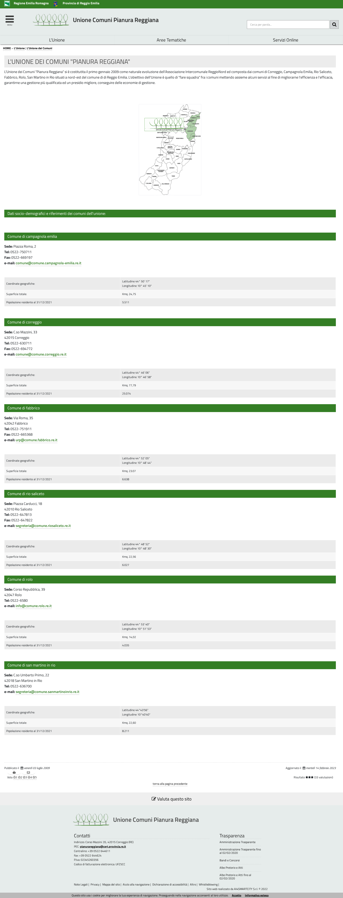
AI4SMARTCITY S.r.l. (246, 889)
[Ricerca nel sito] (334, 24)
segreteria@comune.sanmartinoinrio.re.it (47, 691)
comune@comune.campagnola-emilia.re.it (48, 263)
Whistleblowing (208, 884)
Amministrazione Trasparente (237, 842)
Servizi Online (285, 39)
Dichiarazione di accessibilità (169, 884)
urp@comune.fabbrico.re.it (36, 440)
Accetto (236, 895)
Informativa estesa (257, 895)
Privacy (95, 884)
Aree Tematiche (171, 39)
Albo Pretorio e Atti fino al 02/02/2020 (235, 876)
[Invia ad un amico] (28, 772)
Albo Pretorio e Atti (231, 867)
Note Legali (81, 884)
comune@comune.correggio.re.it (41, 354)
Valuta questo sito (174, 798)
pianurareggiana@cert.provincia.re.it (103, 846)
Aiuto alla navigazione (136, 884)
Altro (193, 884)
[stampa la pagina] (14, 772)
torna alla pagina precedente (170, 784)
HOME (7, 48)
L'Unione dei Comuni (39, 48)
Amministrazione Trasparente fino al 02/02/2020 (240, 851)
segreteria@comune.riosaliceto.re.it (43, 525)
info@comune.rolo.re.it (34, 606)
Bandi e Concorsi (230, 860)
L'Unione (57, 39)
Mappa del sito (111, 884)
